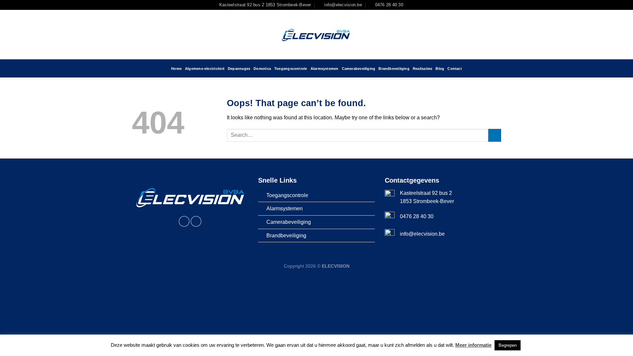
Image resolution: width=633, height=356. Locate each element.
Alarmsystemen (325, 69)
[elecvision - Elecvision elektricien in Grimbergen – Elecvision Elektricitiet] (316, 34)
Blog (440, 69)
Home (176, 69)
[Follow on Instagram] (416, 5)
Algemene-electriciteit (205, 69)
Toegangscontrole (290, 69)
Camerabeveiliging (359, 69)
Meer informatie (473, 345)
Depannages (239, 69)
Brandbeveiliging (393, 69)
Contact (454, 69)
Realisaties (422, 69)
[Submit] (494, 135)
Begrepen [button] (507, 345)
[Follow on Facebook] (410, 5)
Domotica (262, 69)
